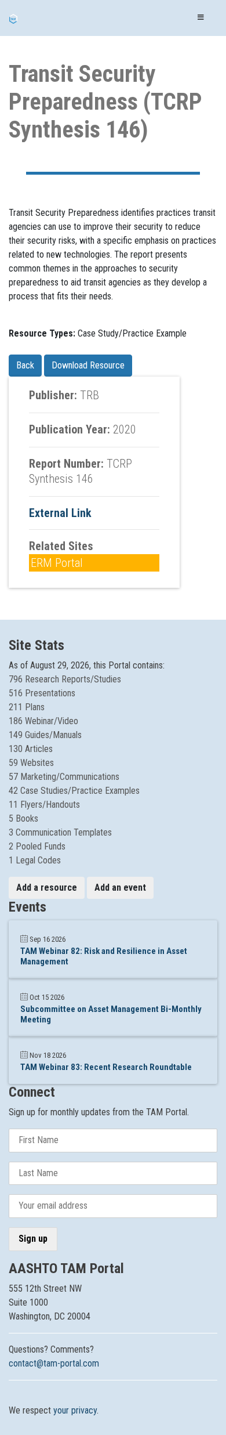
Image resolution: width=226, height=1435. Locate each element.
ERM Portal (57, 563)
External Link (60, 513)
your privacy (75, 1410)
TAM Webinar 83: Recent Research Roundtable (106, 1067)
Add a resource (46, 887)
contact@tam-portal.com (54, 1363)
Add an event (120, 887)
